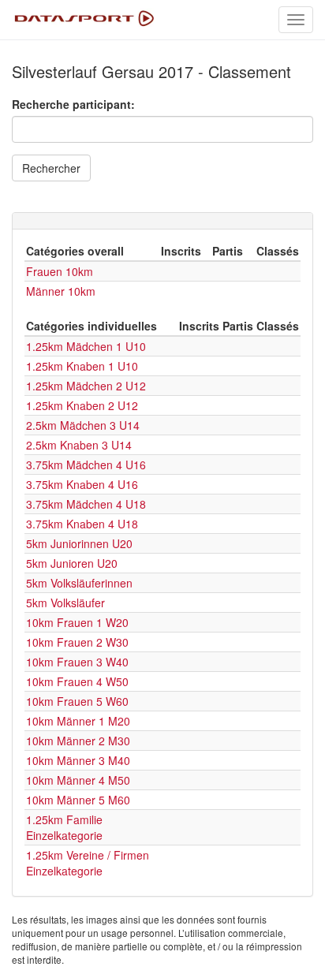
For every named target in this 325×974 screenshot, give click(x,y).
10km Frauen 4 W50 (77, 681)
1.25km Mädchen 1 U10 (86, 346)
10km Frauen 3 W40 (77, 662)
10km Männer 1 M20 (78, 721)
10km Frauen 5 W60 (77, 701)
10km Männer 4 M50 (78, 780)
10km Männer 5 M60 (78, 800)
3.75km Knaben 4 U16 (82, 484)
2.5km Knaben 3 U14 (79, 445)
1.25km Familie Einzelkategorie (64, 827)
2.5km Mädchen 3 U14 (83, 425)
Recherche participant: (73, 104)
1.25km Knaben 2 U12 (82, 405)
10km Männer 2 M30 (78, 740)
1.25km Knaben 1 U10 (82, 366)
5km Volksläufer (65, 602)
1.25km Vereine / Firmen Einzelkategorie (87, 863)
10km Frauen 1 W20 (77, 622)
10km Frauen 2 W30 (77, 642)
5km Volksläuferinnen (79, 583)
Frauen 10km (59, 271)
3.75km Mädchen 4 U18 (86, 504)
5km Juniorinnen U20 (79, 543)
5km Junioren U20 (72, 563)
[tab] (162, 221)
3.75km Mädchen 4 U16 (86, 464)
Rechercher (51, 168)
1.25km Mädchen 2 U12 (86, 386)
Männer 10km (60, 291)
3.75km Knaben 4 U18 (82, 524)
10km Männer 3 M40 (78, 760)
